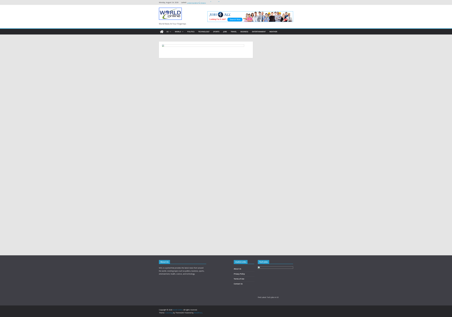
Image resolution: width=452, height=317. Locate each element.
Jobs (225, 31)
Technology (203, 31)
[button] (170, 31)
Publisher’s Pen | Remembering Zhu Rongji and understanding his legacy (205, 3)
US (167, 31)
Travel (234, 31)
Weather (273, 31)
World (178, 31)
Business (244, 31)
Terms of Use (239, 279)
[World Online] (162, 31)
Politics (190, 31)
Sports (216, 31)
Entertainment (259, 31)
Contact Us (238, 284)
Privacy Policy (239, 274)
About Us (237, 269)
